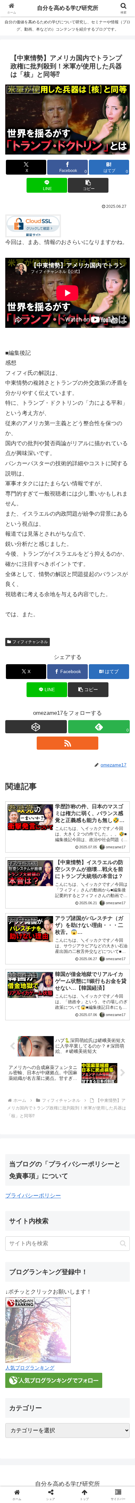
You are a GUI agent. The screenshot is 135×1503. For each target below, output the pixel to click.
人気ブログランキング (29, 1367)
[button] (88, 185)
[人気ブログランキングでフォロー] (53, 1380)
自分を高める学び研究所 (67, 8)
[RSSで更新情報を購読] (67, 743)
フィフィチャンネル (30, 642)
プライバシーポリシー (33, 1196)
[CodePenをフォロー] (36, 726)
